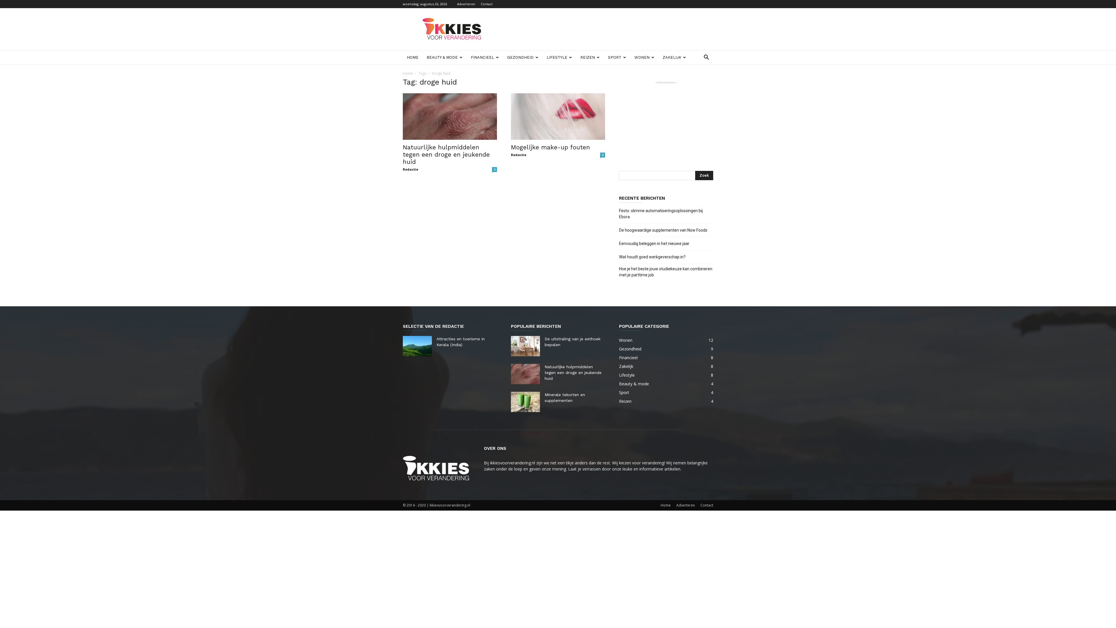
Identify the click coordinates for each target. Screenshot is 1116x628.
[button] (706, 58)
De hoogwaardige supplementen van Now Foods (663, 230)
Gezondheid (520, 57)
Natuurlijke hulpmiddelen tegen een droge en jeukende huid (446, 154)
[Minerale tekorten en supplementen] (525, 402)
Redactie (410, 169)
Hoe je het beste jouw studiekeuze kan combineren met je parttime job (665, 271)
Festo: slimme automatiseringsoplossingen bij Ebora (661, 213)
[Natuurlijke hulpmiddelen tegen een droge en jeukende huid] (450, 116)
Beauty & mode (442, 57)
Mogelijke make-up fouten (550, 147)
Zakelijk (672, 57)
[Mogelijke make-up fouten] (558, 116)
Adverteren (466, 4)
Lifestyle (557, 57)
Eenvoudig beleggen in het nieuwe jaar (654, 243)
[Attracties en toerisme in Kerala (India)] (417, 346)
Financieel (482, 57)
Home (413, 57)
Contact (487, 4)
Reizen (587, 57)
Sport (614, 57)
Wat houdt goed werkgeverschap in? (652, 257)
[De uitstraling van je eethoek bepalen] (525, 346)
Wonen (642, 57)
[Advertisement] (607, 29)
